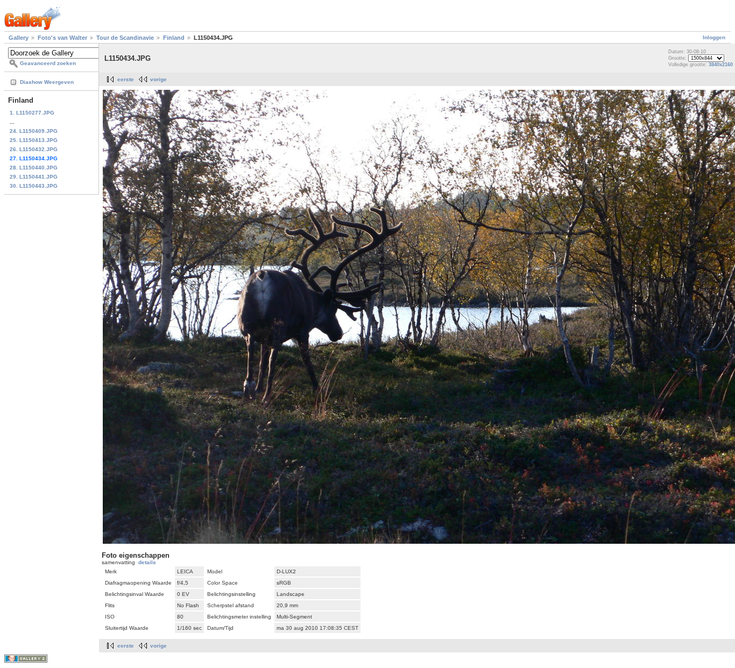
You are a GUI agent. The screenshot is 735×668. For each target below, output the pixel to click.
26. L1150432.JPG (34, 149)
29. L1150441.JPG (34, 177)
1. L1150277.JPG (32, 113)
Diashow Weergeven (47, 82)
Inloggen (714, 37)
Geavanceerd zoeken (48, 63)
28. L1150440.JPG (34, 167)
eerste (125, 79)
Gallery (19, 37)
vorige (158, 79)
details (147, 562)
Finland (174, 37)
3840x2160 (721, 64)
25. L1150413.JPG (34, 140)
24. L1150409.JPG (34, 131)
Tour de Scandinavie (125, 37)
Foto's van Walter (62, 37)
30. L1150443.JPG (34, 186)
